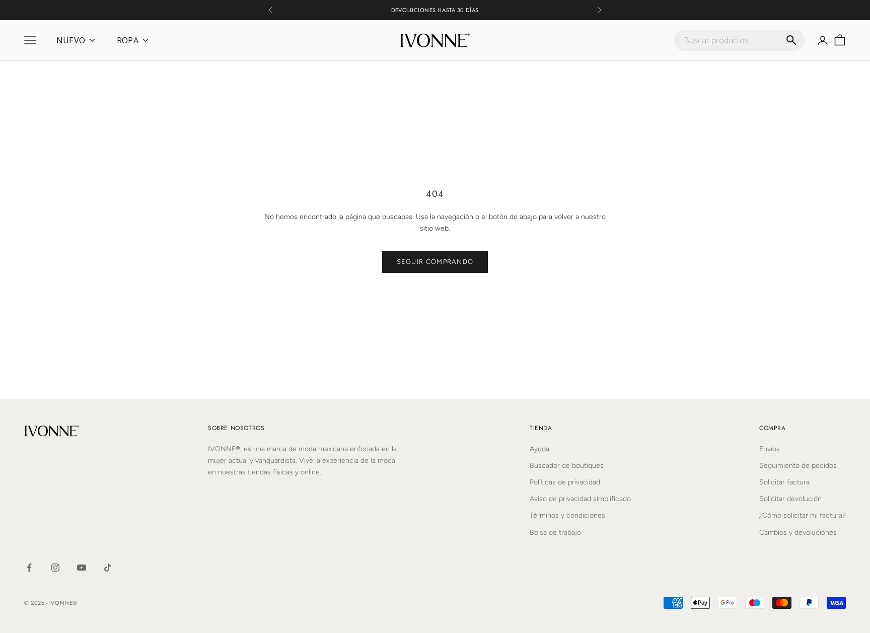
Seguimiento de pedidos (798, 465)
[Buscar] (791, 40)
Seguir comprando (435, 261)
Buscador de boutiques (567, 465)
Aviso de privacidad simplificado (580, 499)
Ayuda (539, 449)
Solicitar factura (784, 482)
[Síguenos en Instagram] (55, 567)
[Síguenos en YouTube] (82, 567)
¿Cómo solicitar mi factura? (802, 515)
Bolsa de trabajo (555, 532)
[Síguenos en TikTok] (108, 567)
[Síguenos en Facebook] (29, 567)
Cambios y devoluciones (798, 532)
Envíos (769, 449)
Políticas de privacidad (565, 482)
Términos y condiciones (567, 515)
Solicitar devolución (790, 499)
